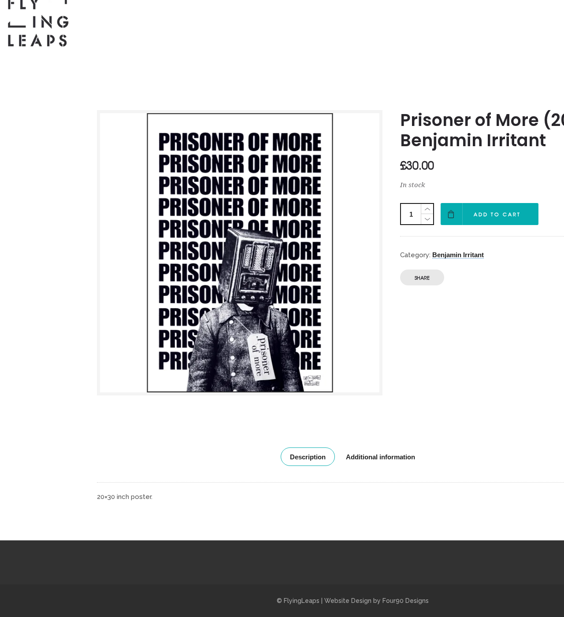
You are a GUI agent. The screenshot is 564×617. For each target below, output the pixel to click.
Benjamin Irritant (458, 255)
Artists (375, 21)
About (455, 21)
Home (333, 21)
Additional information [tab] (380, 457)
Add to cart (497, 214)
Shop (415, 21)
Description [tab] (308, 457)
